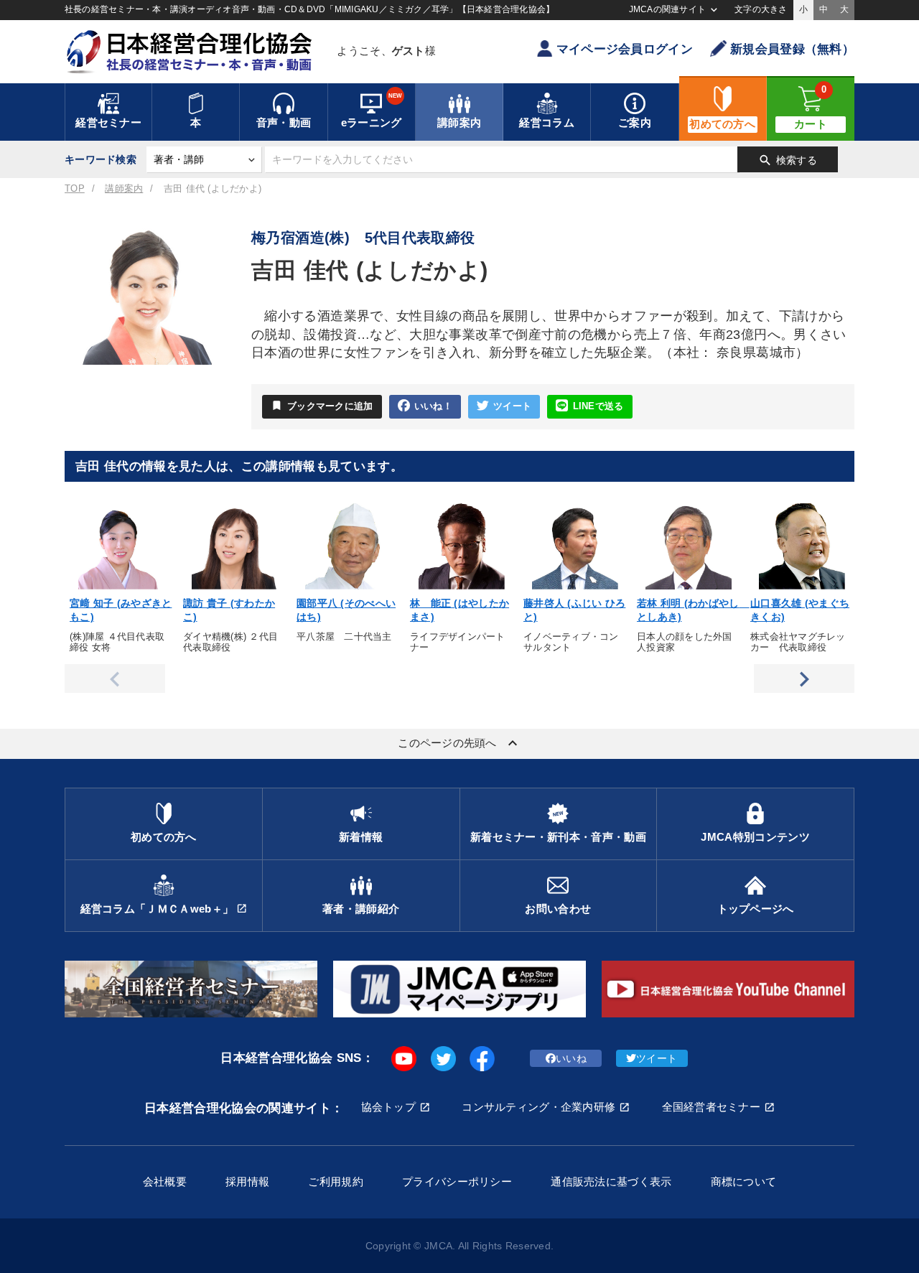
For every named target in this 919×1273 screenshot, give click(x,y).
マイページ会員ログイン (624, 49)
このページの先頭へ (459, 743)
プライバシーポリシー (457, 1181)
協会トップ (388, 1107)
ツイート (512, 406)
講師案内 (124, 189)
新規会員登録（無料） (792, 49)
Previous (115, 678)
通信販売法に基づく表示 (611, 1181)
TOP (75, 189)
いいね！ (433, 406)
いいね (571, 1058)
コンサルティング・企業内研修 (538, 1107)
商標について (744, 1181)
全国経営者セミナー (711, 1107)
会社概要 (165, 1181)
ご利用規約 (335, 1181)
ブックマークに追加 (322, 405)
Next (804, 678)
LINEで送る (598, 406)
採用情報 (247, 1181)
